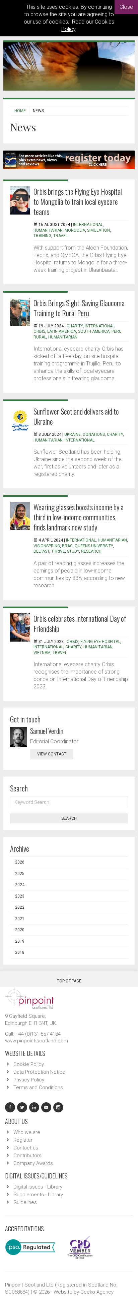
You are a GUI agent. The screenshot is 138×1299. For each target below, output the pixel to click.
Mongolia (75, 230)
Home (20, 110)
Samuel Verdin (46, 731)
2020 (19, 930)
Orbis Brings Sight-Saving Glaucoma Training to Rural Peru (79, 307)
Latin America (61, 331)
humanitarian (48, 230)
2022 (19, 907)
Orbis (39, 331)
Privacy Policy (28, 1080)
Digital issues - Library (37, 1187)
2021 (19, 918)
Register (22, 1140)
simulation (98, 230)
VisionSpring (46, 546)
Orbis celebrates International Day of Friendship (79, 623)
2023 (19, 896)
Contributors (27, 1155)
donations (94, 434)
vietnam (42, 652)
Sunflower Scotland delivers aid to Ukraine (76, 416)
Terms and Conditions (38, 1087)
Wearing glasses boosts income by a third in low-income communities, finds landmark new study (78, 516)
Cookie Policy (28, 1064)
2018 (19, 952)
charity (75, 326)
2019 (19, 941)
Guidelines (25, 1202)
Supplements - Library (38, 1195)
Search (69, 818)
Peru (117, 331)
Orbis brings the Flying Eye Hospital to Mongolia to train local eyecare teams (77, 201)
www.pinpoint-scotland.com (36, 1041)
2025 (19, 873)
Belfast (41, 551)
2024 (19, 884)
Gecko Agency (97, 1292)
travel (60, 235)
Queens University (94, 546)
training (42, 235)
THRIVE (58, 551)
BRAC (67, 546)
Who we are (26, 1132)
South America (94, 331)
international (88, 224)
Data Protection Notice (39, 1072)
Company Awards (33, 1163)
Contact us (25, 1148)
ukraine (72, 434)
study (73, 551)
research (91, 551)
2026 (19, 862)
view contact (51, 754)
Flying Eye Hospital (100, 641)
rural (39, 337)
